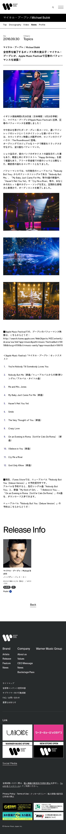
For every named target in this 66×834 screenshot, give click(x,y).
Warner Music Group (49, 649)
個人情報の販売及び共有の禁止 (37, 783)
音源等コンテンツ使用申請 (14, 688)
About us (22, 654)
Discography (15, 25)
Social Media (10, 763)
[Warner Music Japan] (10, 638)
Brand (6, 649)
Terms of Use (23, 794)
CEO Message (25, 663)
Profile (42, 25)
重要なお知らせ (9, 702)
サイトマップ (8, 683)
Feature (7, 663)
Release (7, 659)
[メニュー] (60, 7)
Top (5, 25)
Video (26, 25)
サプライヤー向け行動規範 (14, 692)
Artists (6, 654)
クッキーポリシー (38, 794)
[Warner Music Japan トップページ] (10, 6)
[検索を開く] (53, 7)
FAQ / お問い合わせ (11, 697)
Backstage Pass (25, 672)
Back (33, 605)
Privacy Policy (9, 794)
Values (20, 659)
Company (23, 649)
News (34, 25)
